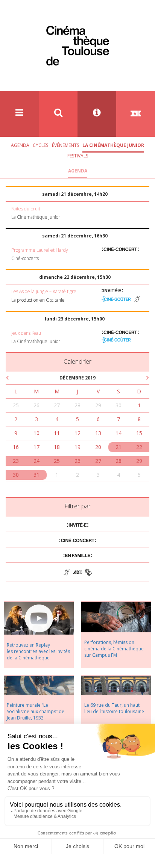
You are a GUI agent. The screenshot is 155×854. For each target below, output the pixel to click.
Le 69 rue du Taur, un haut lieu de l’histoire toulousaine (114, 708)
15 (139, 433)
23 (16, 460)
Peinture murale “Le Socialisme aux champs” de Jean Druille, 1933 (35, 711)
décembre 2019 (77, 378)
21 (118, 446)
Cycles (40, 145)
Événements (65, 145)
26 (36, 405)
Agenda (20, 145)
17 (36, 446)
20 (98, 446)
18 (57, 446)
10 (36, 433)
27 (57, 405)
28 (77, 405)
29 (98, 405)
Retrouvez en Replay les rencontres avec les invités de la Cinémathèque (38, 651)
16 (16, 446)
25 (16, 405)
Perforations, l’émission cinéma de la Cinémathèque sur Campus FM (114, 648)
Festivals (77, 156)
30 (118, 405)
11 (57, 433)
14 (118, 433)
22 (139, 446)
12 (77, 433)
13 (98, 433)
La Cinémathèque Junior (113, 145)
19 (77, 446)
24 (36, 460)
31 (36, 474)
